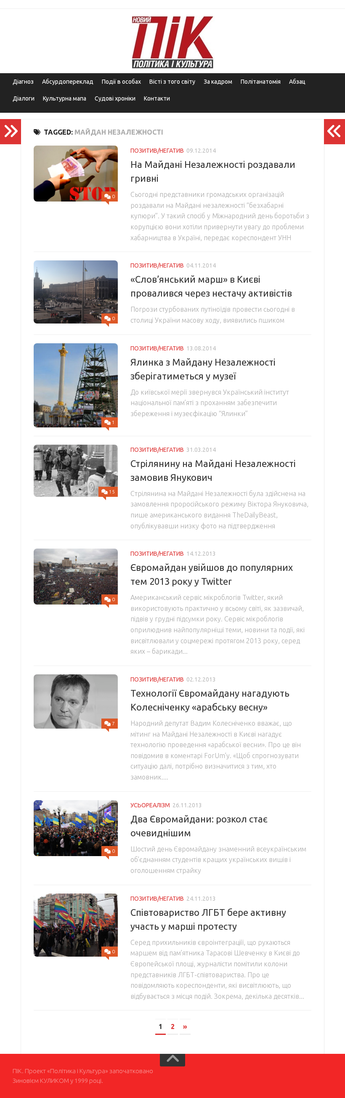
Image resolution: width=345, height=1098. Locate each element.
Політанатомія (261, 81)
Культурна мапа (64, 98)
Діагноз (23, 81)
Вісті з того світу (172, 81)
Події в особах (121, 81)
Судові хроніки (115, 98)
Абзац (297, 81)
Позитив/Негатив (157, 150)
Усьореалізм (150, 805)
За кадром (218, 81)
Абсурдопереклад (67, 81)
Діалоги (23, 98)
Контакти (157, 98)
